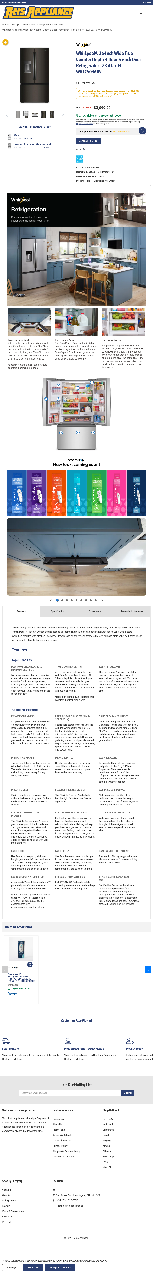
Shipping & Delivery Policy (84, 124)
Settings (11, 1267)
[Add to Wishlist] (142, 130)
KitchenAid (108, 1119)
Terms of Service (62, 1140)
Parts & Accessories (13, 1211)
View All (107, 1167)
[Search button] (141, 13)
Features (21, 611)
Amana (106, 1146)
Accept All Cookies (60, 1267)
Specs (58, 611)
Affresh (107, 1151)
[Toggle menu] (148, 12)
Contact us (58, 1119)
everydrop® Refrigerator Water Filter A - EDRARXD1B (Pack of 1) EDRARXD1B (21, 977)
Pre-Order (7, 1222)
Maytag (107, 1140)
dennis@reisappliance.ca (70, 1205)
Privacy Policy (60, 1146)
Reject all (33, 1267)
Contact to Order (88, 141)
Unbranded (108, 1129)
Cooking (6, 1189)
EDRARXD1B (12, 985)
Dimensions (95, 611)
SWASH (107, 1162)
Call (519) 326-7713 (67, 1200)
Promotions (59, 1129)
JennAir (107, 1135)
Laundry (6, 1205)
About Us (57, 1124)
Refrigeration (9, 1200)
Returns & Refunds (62, 1135)
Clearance (7, 1216)
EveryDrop (108, 1156)
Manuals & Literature (132, 611)
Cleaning (6, 1195)
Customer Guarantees (64, 1156)
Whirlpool (108, 1124)
